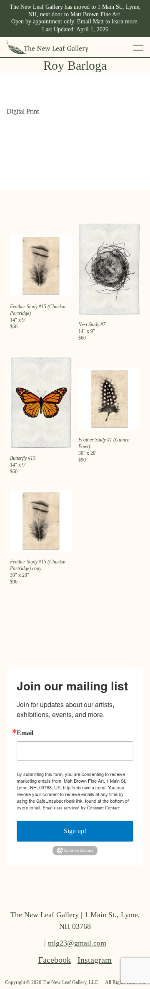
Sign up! (75, 830)
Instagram (95, 959)
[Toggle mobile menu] (138, 47)
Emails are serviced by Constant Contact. (81, 807)
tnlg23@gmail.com (77, 943)
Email (84, 21)
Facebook (54, 959)
